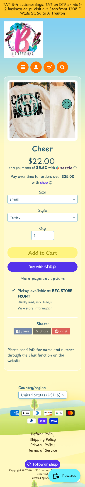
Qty (42, 228)
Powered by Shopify (43, 478)
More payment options (42, 278)
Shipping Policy (42, 439)
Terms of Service (42, 450)
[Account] (36, 67)
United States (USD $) (40, 395)
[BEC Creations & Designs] (23, 39)
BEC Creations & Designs (48, 470)
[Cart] (49, 67)
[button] (42, 167)
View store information (35, 308)
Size (42, 192)
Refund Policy (42, 433)
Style (42, 210)
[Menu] (23, 67)
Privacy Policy (42, 444)
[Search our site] (62, 67)
